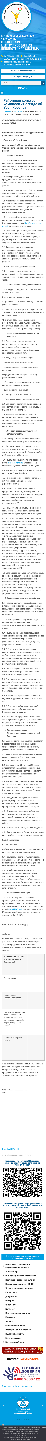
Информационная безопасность (21, 1275)
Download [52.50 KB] (11, 1149)
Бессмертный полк (14, 1342)
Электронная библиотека (18, 1329)
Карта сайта (11, 1292)
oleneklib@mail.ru (15, 463)
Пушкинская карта (14, 1334)
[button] (2, 93)
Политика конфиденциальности (17, 1386)
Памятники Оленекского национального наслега (17, 1266)
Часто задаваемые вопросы (19, 1288)
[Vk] (23, 88)
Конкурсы (10, 1317)
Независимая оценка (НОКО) (19, 1284)
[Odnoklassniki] (26, 88)
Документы (11, 1296)
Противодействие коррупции (20, 1280)
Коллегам (10, 1309)
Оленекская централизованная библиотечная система (20, 45)
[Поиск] (43, 83)
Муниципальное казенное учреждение (17, 37)
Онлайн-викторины (15, 1325)
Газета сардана (12, 1338)
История (9, 1300)
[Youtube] (19, 88)
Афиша (9, 1321)
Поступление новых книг (17, 1313)
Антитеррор (11, 1271)
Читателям (10, 1305)
